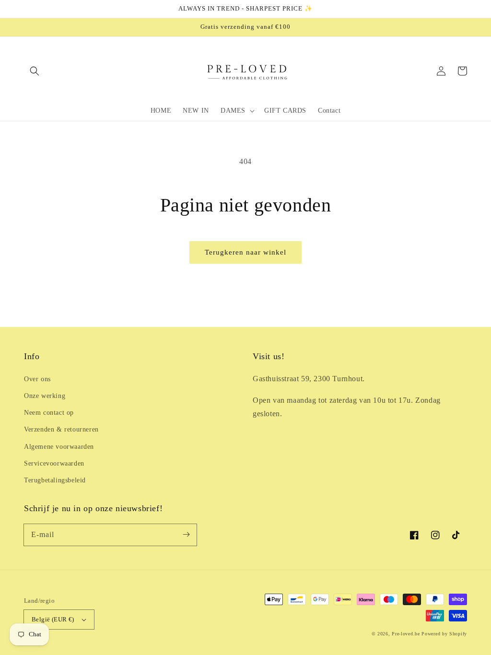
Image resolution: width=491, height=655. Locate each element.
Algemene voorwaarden (59, 446)
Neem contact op (49, 412)
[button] (34, 71)
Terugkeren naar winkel (245, 252)
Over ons (37, 379)
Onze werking (44, 395)
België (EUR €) (53, 619)
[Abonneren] (186, 534)
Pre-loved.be (406, 633)
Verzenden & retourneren (61, 429)
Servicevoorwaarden (54, 463)
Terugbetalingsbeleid (55, 480)
